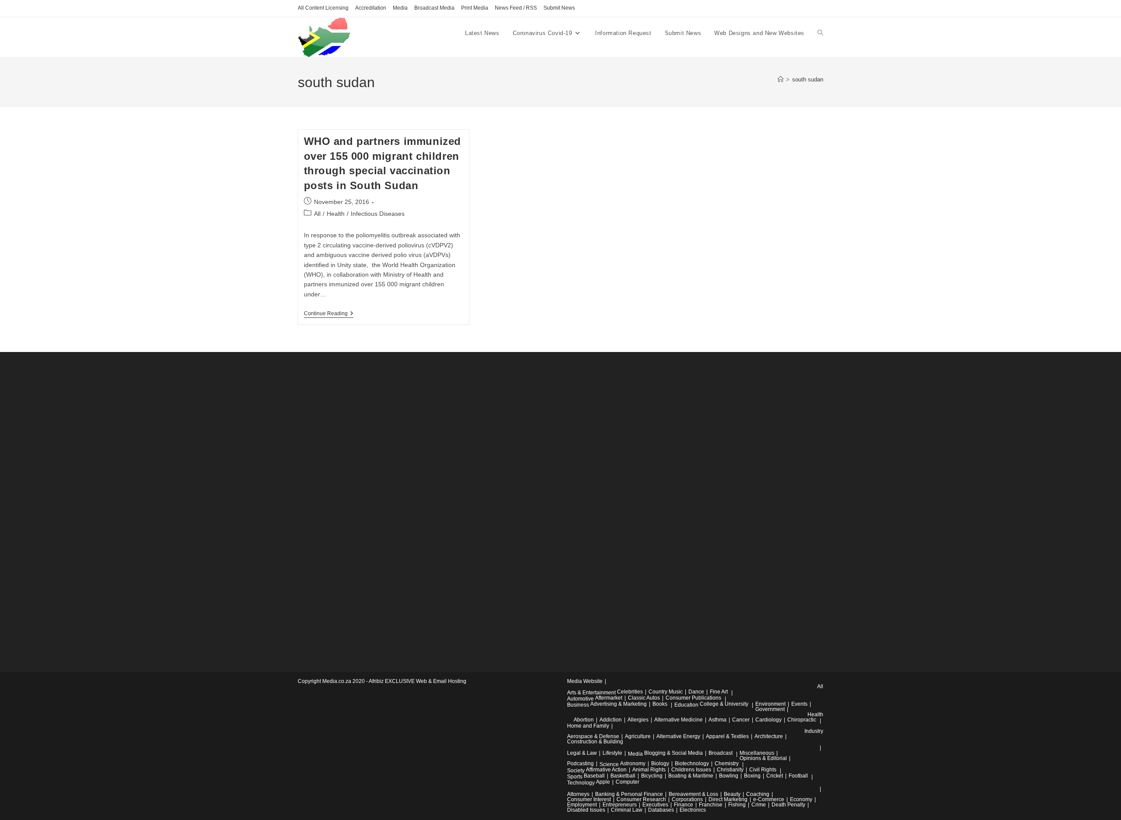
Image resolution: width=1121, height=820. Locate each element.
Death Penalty (788, 805)
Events (799, 704)
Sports (574, 777)
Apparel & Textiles (727, 736)
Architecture (768, 736)
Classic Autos (644, 698)
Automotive (580, 699)
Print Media (474, 8)
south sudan (807, 79)
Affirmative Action (606, 770)
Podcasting (580, 763)
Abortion (584, 720)
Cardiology (768, 720)
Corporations (687, 799)
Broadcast (721, 753)
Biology (660, 763)
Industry (813, 731)
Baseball (594, 776)
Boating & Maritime (690, 776)
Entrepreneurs (620, 805)
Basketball (622, 776)
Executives (655, 805)
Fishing (737, 805)
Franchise (711, 805)
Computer (627, 782)
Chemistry (727, 763)
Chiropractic (801, 720)
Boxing (752, 776)
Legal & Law (582, 753)
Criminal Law (626, 810)
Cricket (774, 776)
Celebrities (630, 692)
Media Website (585, 681)
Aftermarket (608, 698)
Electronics (693, 810)
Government (770, 709)
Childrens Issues (691, 770)
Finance (683, 805)
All (317, 213)
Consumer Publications (693, 698)
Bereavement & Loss (693, 794)
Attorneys (578, 794)
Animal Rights (649, 770)
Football (798, 776)
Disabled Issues (586, 810)
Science (609, 764)
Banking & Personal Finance (629, 794)
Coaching (757, 794)
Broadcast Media (434, 8)
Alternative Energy (678, 736)
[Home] (780, 79)
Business (578, 705)
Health (336, 213)
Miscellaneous (757, 753)
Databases (661, 810)
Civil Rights (762, 770)
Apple (603, 782)
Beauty (732, 794)
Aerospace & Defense (593, 736)
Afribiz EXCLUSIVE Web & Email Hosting (417, 681)
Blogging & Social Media (673, 753)
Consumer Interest (589, 799)
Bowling (728, 776)
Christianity (730, 770)
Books (659, 704)
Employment (582, 805)
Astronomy (632, 763)
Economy (801, 799)
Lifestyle (612, 753)
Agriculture (638, 736)
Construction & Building (595, 742)
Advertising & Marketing (618, 704)
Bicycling (652, 776)
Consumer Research (641, 799)
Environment (770, 704)
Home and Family (588, 726)
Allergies (638, 720)
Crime (758, 805)
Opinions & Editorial (763, 758)
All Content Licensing (323, 8)
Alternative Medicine (678, 720)
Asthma (717, 720)
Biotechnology (692, 763)
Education (686, 705)
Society (576, 770)
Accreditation (370, 8)
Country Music (666, 692)
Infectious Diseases (378, 213)
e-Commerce (768, 799)
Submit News (559, 8)
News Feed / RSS (516, 8)
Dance (696, 692)
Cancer (741, 720)
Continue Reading (328, 314)
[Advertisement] (363, 508)
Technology (581, 783)
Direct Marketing (728, 799)
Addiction (610, 720)
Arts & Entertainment (591, 693)
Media (400, 8)
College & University (724, 704)
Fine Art (719, 692)
